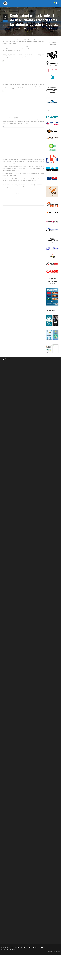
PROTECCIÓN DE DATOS (18, 947)
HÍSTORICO (4, 949)
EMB (17, 28)
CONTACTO (43, 947)
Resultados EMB (22, 28)
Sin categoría (30, 28)
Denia (13, 28)
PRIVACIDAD (4, 947)
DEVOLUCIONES (32, 947)
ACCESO (12, 949)
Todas (36, 28)
